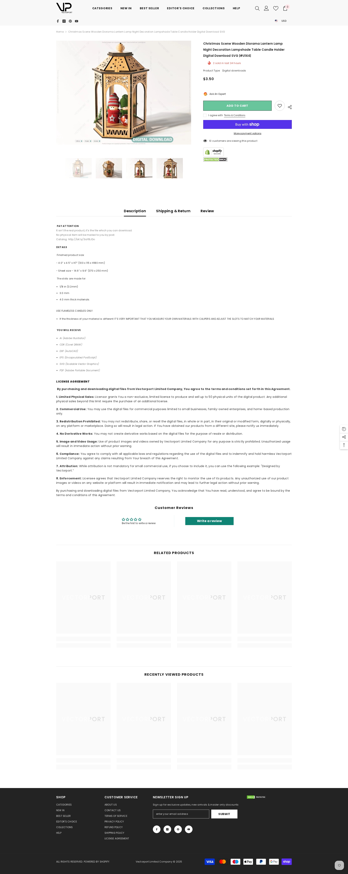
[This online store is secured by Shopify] (247, 152)
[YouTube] (76, 21)
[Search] (257, 8)
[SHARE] (288, 106)
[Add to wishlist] (280, 106)
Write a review (209, 521)
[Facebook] (57, 21)
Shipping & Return (173, 210)
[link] (83, 639)
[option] (123, 93)
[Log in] (266, 8)
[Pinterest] (70, 21)
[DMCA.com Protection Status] (215, 159)
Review (207, 210)
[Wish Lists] (276, 8)
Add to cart (237, 106)
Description (135, 210)
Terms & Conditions (234, 115)
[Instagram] (64, 21)
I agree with (215, 115)
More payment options (247, 133)
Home (60, 31)
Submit (224, 814)
